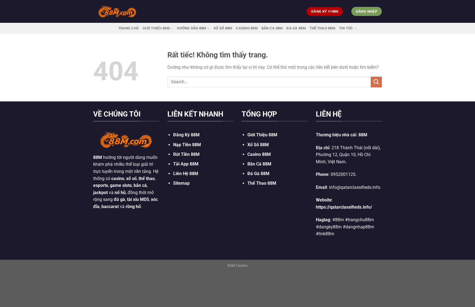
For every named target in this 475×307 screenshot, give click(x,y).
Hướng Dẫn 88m (191, 28)
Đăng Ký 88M (186, 134)
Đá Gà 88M (295, 28)
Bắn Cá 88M (272, 28)
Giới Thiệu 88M (156, 28)
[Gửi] (376, 82)
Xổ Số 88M (258, 144)
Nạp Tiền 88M (187, 144)
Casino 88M (247, 28)
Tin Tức (346, 28)
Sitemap (181, 183)
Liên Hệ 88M (185, 173)
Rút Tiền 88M (186, 154)
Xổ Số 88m (223, 28)
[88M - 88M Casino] (117, 11)
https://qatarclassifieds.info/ (344, 207)
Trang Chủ (128, 28)
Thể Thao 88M (322, 28)
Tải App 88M (185, 164)
